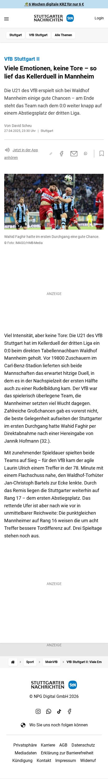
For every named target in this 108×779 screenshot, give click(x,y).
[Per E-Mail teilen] (74, 153)
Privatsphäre (25, 745)
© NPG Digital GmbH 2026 (54, 696)
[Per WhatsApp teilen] (85, 153)
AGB (63, 745)
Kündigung (22, 760)
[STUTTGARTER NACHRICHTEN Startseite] (54, 18)
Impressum (65, 760)
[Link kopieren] (50, 153)
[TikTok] (59, 711)
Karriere (48, 745)
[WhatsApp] (49, 711)
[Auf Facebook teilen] (61, 153)
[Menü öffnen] (6, 18)
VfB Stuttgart (38, 35)
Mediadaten (26, 752)
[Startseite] (12, 662)
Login (99, 18)
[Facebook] (70, 711)
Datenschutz (83, 745)
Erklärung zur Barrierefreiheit (67, 752)
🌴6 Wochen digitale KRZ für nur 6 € (54, 4)
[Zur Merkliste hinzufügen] (100, 153)
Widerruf (88, 760)
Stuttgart (15, 35)
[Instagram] (38, 711)
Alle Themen (63, 35)
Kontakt (44, 760)
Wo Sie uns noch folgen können (58, 724)
